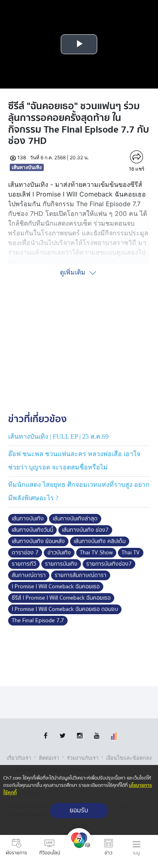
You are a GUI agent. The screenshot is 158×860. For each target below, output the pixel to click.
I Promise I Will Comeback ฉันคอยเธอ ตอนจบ (65, 609)
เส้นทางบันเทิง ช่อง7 (85, 530)
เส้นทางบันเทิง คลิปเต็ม (100, 541)
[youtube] (97, 736)
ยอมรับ (79, 810)
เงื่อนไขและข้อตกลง (129, 758)
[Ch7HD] (79, 847)
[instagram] (80, 736)
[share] (136, 156)
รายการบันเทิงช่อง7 (109, 564)
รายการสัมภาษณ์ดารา (81, 575)
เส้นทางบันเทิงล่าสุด (75, 519)
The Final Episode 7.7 (38, 621)
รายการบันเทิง (61, 564)
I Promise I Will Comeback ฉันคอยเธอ (56, 587)
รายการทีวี (24, 564)
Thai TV (131, 553)
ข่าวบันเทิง (59, 553)
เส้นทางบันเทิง (27, 167)
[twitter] (63, 736)
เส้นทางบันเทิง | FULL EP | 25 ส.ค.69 (58, 436)
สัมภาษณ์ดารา (29, 575)
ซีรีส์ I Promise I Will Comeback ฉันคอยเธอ (61, 598)
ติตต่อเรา (49, 758)
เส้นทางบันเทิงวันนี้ (32, 530)
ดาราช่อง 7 (25, 553)
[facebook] (45, 736)
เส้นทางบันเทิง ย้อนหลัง (38, 541)
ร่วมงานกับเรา (82, 758)
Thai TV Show (96, 553)
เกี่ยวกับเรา (18, 758)
